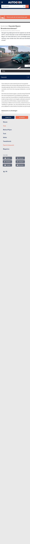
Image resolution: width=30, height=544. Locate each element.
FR (6, 171)
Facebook (8, 161)
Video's (8, 158)
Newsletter (21, 165)
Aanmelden (8, 117)
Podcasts (21, 158)
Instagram (21, 161)
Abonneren (22, 117)
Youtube (8, 165)
